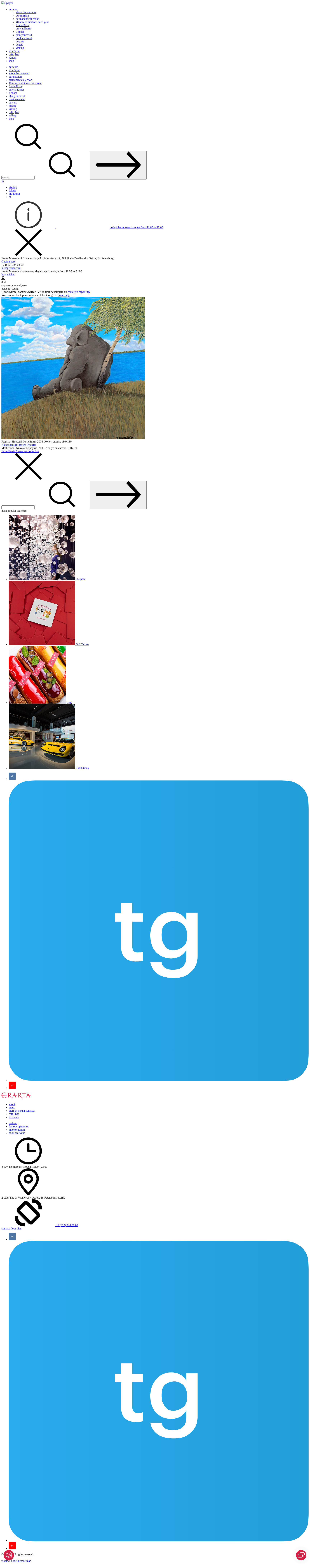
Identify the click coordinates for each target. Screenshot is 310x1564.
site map (26, 1560)
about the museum (26, 12)
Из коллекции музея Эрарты (18, 444)
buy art (20, 41)
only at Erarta (23, 28)
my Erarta (14, 193)
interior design (17, 1129)
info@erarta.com (10, 268)
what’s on (14, 51)
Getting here (8, 261)
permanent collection (27, 18)
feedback (14, 1117)
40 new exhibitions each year (32, 22)
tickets (19, 44)
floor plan (16, 1228)
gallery (12, 57)
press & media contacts (22, 1110)
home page (64, 295)
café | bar (14, 54)
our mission (22, 15)
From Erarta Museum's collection (20, 451)
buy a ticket (8, 274)
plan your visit (24, 34)
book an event (24, 38)
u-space (20, 31)
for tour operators (18, 1126)
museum (13, 9)
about (12, 1104)
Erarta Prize (22, 25)
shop (11, 60)
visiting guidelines (11, 1560)
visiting (20, 47)
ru (2, 181)
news (12, 1107)
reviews (13, 1123)
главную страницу (79, 291)
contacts (6, 1228)
